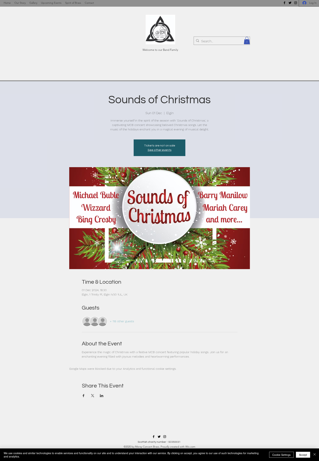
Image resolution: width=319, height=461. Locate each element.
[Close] (314, 454)
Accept (303, 455)
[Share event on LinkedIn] (101, 395)
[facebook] (284, 3)
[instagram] (295, 3)
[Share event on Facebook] (83, 395)
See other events (159, 149)
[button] (247, 40)
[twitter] (290, 3)
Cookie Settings (281, 455)
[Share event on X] (92, 395)
